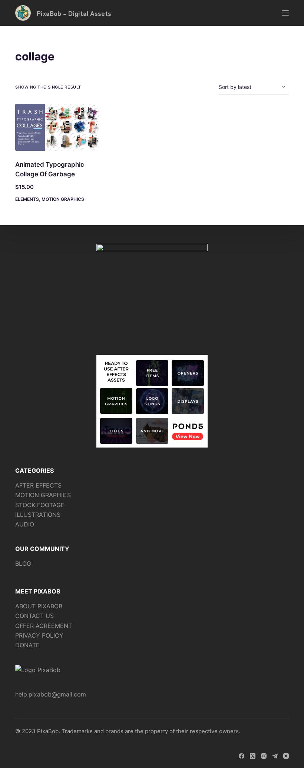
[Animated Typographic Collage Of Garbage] (57, 127)
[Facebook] (241, 756)
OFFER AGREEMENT (43, 625)
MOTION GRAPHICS (43, 495)
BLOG (23, 563)
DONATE (27, 645)
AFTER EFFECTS (38, 485)
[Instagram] (264, 756)
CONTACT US (34, 615)
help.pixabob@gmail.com (50, 694)
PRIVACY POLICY (39, 635)
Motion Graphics (63, 199)
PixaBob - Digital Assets (74, 13)
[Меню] (285, 13)
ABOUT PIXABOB (38, 606)
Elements (27, 199)
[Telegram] (275, 756)
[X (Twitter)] (252, 756)
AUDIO (24, 524)
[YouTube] (286, 756)
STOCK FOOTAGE (40, 505)
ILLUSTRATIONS (37, 514)
